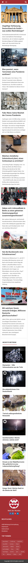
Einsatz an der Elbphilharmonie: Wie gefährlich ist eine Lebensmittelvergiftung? (14, 464)
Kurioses (12, 544)
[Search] (26, 2)
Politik (17, 549)
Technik (22, 551)
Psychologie (5, 551)
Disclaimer (5, 531)
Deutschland (5, 541)
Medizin (12, 546)
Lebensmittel (5, 546)
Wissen (15, 554)
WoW (20, 554)
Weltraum (9, 554)
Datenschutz (5, 529)
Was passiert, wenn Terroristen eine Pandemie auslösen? (13, 71)
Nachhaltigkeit (5, 549)
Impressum (5, 526)
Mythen (17, 546)
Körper (17, 544)
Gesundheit (5, 544)
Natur (12, 549)
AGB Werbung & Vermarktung (10, 524)
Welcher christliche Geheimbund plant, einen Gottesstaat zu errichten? (12, 158)
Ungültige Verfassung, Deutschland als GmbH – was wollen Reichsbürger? (13, 28)
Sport (17, 551)
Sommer (12, 551)
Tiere (3, 554)
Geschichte (19, 541)
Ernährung (12, 541)
